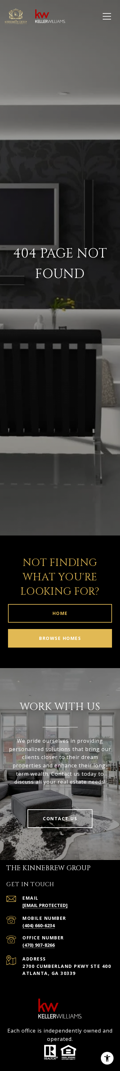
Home (60, 613)
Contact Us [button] (60, 818)
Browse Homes (60, 638)
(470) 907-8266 (38, 945)
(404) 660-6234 (38, 925)
